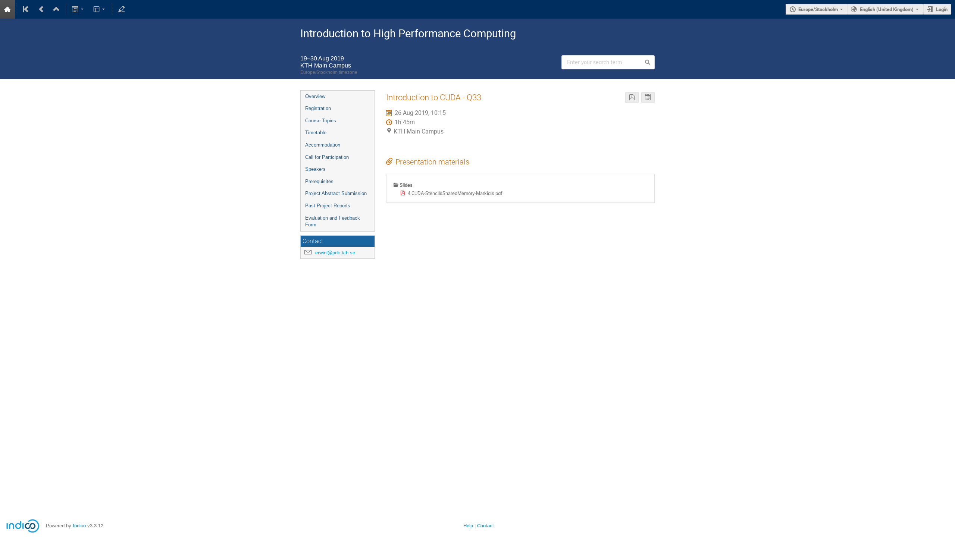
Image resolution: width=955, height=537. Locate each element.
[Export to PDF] (632, 97)
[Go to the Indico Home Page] (7, 9)
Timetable (315, 132)
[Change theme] (99, 9)
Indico (79, 525)
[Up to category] (56, 9)
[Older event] (41, 9)
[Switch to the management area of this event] (121, 9)
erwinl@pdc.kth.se (335, 252)
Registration (318, 108)
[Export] (78, 9)
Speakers (315, 169)
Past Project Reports (327, 205)
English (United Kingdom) (887, 9)
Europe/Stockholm (818, 9)
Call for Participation (327, 157)
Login (942, 9)
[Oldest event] (26, 9)
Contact (485, 525)
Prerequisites (319, 181)
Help (468, 525)
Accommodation (322, 145)
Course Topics (320, 120)
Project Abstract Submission (336, 193)
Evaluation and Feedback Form (332, 221)
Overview (315, 96)
